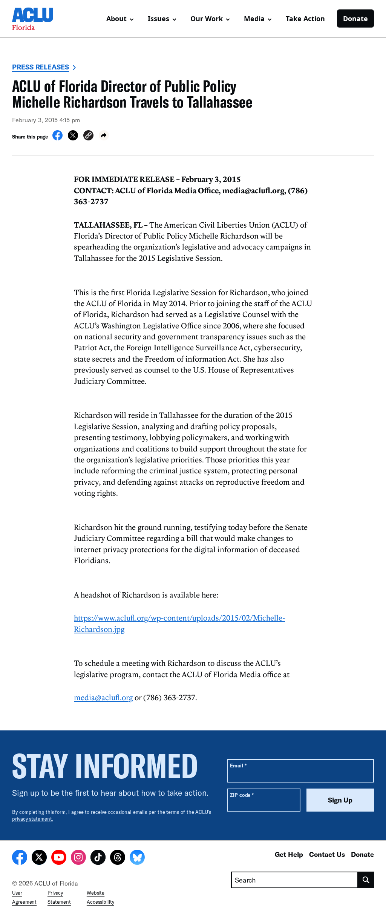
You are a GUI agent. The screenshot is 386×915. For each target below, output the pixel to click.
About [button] (116, 18)
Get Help (289, 854)
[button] (88, 136)
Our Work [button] (206, 18)
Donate (355, 18)
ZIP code (242, 795)
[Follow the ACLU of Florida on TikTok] (98, 858)
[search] (366, 880)
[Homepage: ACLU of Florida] (38, 19)
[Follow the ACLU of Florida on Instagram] (78, 858)
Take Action (305, 18)
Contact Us (327, 854)
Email (238, 765)
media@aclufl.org (103, 697)
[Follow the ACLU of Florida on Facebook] (19, 858)
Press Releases (40, 67)
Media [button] (254, 18)
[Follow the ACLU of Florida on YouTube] (58, 858)
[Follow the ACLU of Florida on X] (39, 858)
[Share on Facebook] (57, 138)
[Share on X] (73, 138)
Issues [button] (158, 18)
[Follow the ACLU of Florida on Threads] (117, 858)
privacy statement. (32, 819)
